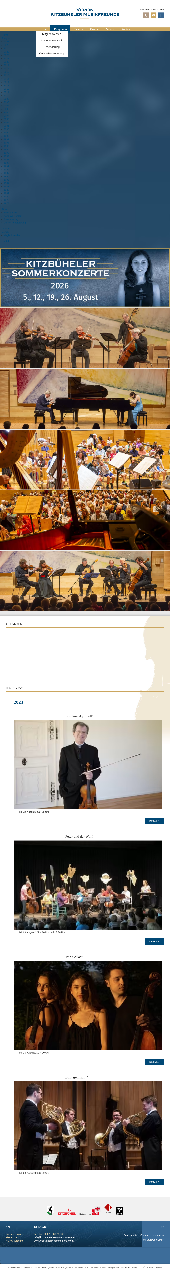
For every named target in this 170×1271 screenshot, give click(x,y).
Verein (110, 29)
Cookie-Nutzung (130, 1267)
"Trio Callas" (73, 957)
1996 (6, 142)
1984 (6, 183)
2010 (6, 95)
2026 (6, 41)
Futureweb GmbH (154, 1239)
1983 (6, 186)
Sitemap (144, 1235)
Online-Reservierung (51, 53)
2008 (6, 102)
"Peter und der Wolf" (79, 836)
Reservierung (52, 47)
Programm (60, 29)
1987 (6, 173)
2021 (6, 58)
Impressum (158, 1235)
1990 (6, 163)
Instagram (15, 688)
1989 (6, 166)
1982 (6, 190)
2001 (6, 126)
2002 (6, 122)
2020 (6, 62)
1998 (6, 136)
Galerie (94, 29)
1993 (6, 152)
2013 (6, 85)
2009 (6, 99)
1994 (6, 149)
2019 (6, 65)
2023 (6, 51)
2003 (6, 119)
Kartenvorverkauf (51, 40)
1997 (6, 139)
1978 (6, 203)
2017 (6, 72)
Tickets (78, 29)
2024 (6, 48)
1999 (6, 132)
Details (154, 821)
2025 (6, 45)
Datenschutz (130, 1235)
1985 (6, 179)
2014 (6, 82)
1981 (6, 193)
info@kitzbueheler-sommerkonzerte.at (54, 1237)
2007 (6, 105)
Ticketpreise (10, 212)
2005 (6, 112)
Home (43, 29)
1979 (6, 200)
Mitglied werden (51, 34)
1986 (6, 176)
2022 (6, 55)
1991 (6, 159)
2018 (6, 68)
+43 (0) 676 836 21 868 (152, 9)
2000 (6, 129)
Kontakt (126, 29)
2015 (6, 78)
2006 (6, 109)
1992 (6, 156)
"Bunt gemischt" (76, 1077)
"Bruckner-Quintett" (78, 716)
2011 (6, 92)
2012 (6, 88)
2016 (6, 75)
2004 (6, 115)
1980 (6, 196)
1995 (6, 146)
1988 (6, 169)
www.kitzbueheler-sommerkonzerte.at (54, 1240)
